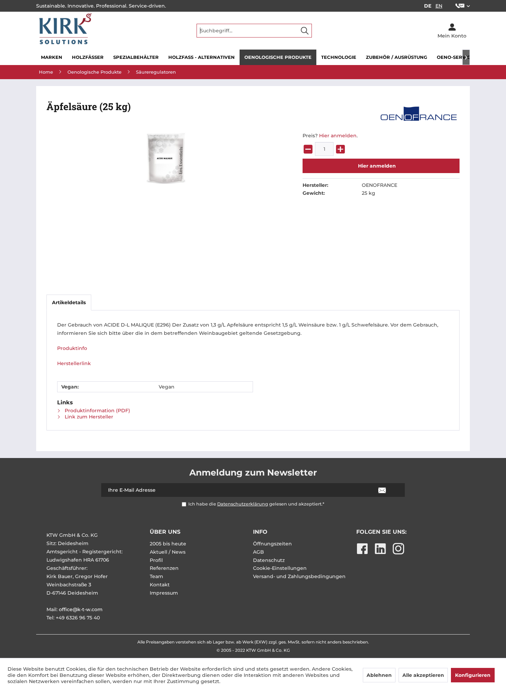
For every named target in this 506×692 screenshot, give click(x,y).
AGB (258, 552)
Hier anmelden (338, 135)
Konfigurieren (473, 675)
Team (156, 576)
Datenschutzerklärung (242, 504)
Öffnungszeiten (272, 544)
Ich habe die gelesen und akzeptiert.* (256, 504)
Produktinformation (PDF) (96, 410)
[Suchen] (304, 31)
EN (438, 6)
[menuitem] (460, 6)
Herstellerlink (74, 363)
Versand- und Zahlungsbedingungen (299, 576)
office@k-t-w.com (81, 609)
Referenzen (164, 568)
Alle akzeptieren (423, 675)
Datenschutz (269, 560)
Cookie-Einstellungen (280, 568)
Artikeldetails (69, 302)
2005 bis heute (168, 544)
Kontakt (160, 585)
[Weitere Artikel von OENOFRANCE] (418, 114)
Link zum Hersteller (88, 417)
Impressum (164, 593)
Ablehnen (379, 675)
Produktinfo (72, 348)
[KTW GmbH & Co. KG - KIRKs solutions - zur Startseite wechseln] (64, 30)
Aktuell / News (168, 552)
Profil (156, 560)
